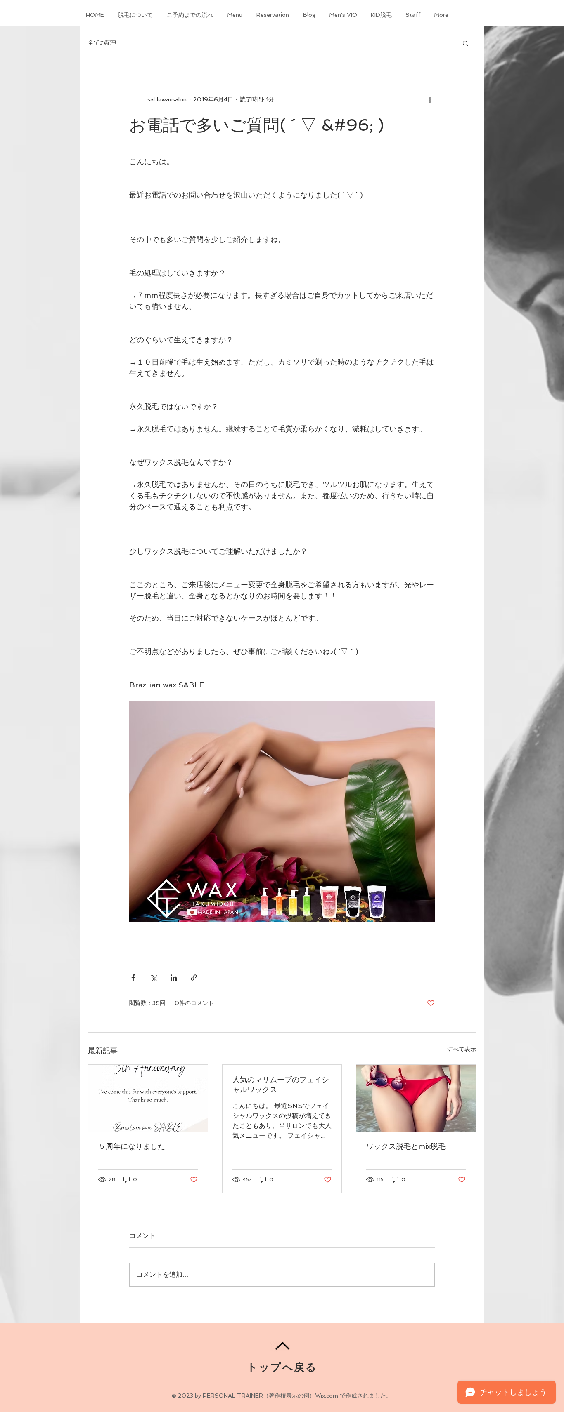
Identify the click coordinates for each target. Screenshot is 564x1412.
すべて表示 (461, 1049)
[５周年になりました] (148, 1098)
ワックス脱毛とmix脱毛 (406, 1146)
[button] (465, 43)
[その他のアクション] (430, 99)
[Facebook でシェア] (133, 977)
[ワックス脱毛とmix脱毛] (416, 1098)
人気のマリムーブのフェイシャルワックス (280, 1084)
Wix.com (326, 1395)
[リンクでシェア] (194, 977)
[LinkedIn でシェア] (174, 977)
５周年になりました (131, 1146)
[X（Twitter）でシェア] (153, 977)
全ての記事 (102, 42)
